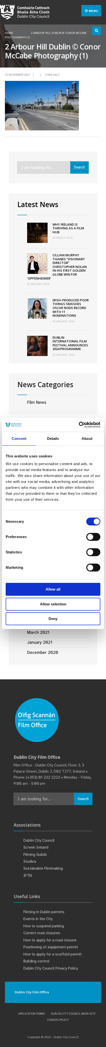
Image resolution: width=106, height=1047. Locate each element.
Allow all (53, 589)
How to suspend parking (43, 926)
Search (79, 167)
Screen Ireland (35, 847)
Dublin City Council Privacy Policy (50, 968)
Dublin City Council (38, 840)
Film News (36, 402)
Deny (53, 619)
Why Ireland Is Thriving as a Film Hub (68, 228)
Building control (36, 961)
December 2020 (42, 652)
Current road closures (41, 932)
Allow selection (53, 604)
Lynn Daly (52, 74)
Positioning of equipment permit (50, 947)
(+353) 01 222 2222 (43, 777)
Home (9, 33)
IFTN (27, 875)
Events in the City (38, 918)
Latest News (37, 204)
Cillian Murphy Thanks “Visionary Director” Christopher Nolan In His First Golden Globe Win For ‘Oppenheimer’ (57, 267)
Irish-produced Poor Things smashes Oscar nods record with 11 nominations (71, 308)
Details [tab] (53, 438)
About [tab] (87, 438)
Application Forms (31, 1013)
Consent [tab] (19, 438)
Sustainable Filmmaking (43, 868)
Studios (29, 861)
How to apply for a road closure (49, 940)
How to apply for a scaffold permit (52, 954)
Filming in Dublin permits (44, 911)
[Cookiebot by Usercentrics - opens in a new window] (78, 425)
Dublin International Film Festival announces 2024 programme (70, 343)
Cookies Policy (58, 1020)
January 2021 (39, 642)
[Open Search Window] (96, 30)
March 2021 (38, 632)
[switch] (93, 537)
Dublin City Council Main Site (73, 1013)
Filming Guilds (35, 854)
